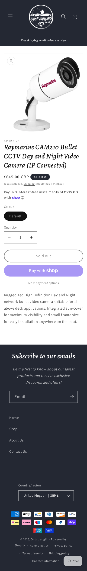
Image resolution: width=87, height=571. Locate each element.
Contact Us (18, 451)
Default (18, 217)
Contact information (46, 561)
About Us (16, 440)
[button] (10, 16)
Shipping (29, 183)
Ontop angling (40, 539)
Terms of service (33, 553)
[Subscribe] (71, 397)
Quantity (10, 227)
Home (14, 417)
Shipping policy (59, 553)
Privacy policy (63, 545)
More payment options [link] (43, 283)
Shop (13, 428)
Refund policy (39, 545)
